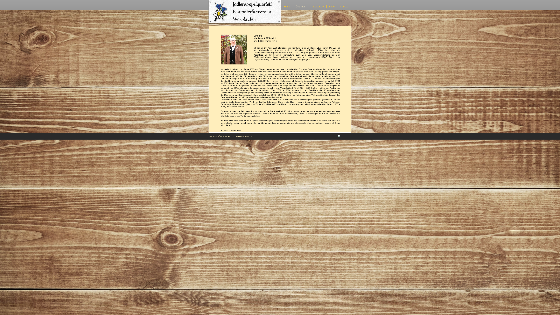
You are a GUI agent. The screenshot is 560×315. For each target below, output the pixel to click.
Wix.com (248, 136)
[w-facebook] (339, 136)
